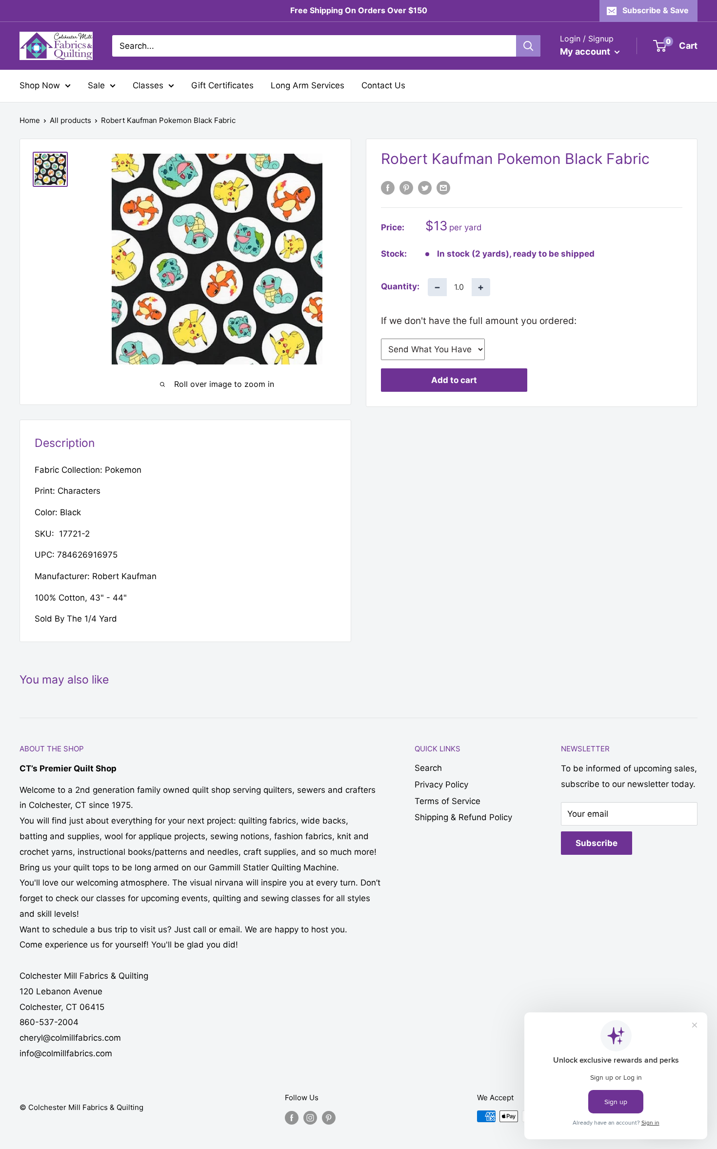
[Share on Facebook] (388, 188)
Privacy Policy (441, 784)
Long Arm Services (307, 85)
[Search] (528, 46)
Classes (148, 85)
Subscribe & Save (655, 10)
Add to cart (454, 380)
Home (30, 120)
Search (428, 768)
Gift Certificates (222, 85)
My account (586, 51)
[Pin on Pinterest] (406, 188)
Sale (96, 85)
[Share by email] (443, 188)
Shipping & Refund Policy (463, 817)
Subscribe (596, 843)
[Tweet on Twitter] (425, 188)
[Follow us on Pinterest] (329, 1117)
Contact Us (383, 85)
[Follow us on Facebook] (292, 1117)
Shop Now (40, 85)
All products (70, 120)
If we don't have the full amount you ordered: (479, 320)
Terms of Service (447, 801)
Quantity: (400, 286)
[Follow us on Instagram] (310, 1117)
